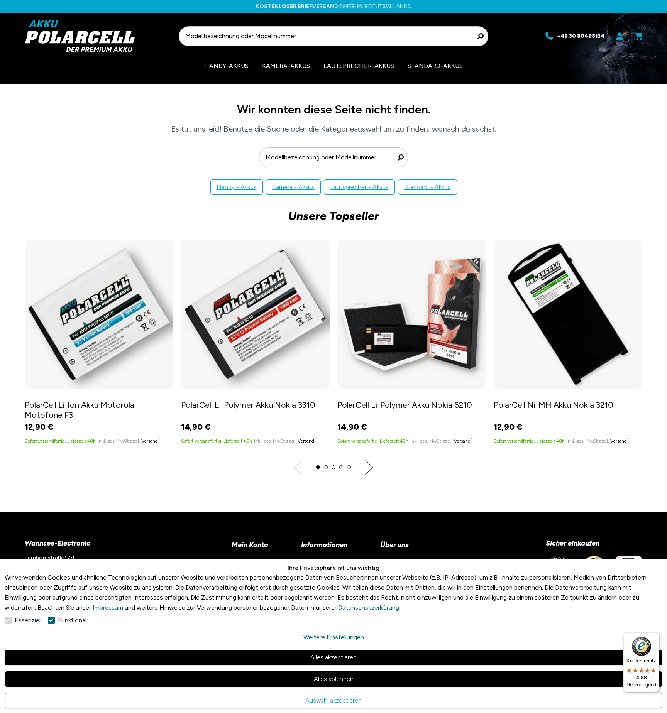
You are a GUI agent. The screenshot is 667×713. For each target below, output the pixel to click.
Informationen (324, 545)
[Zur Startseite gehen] (98, 36)
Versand (149, 441)
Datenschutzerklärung (368, 607)
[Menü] (654, 637)
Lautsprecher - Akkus (359, 187)
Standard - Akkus (427, 187)
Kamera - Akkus (293, 187)
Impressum (108, 607)
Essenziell (28, 620)
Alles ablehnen (334, 679)
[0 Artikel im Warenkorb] (638, 36)
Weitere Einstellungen (333, 637)
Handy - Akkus (237, 187)
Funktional (72, 620)
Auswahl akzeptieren (333, 700)
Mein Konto (250, 545)
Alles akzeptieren (333, 657)
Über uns (394, 545)
